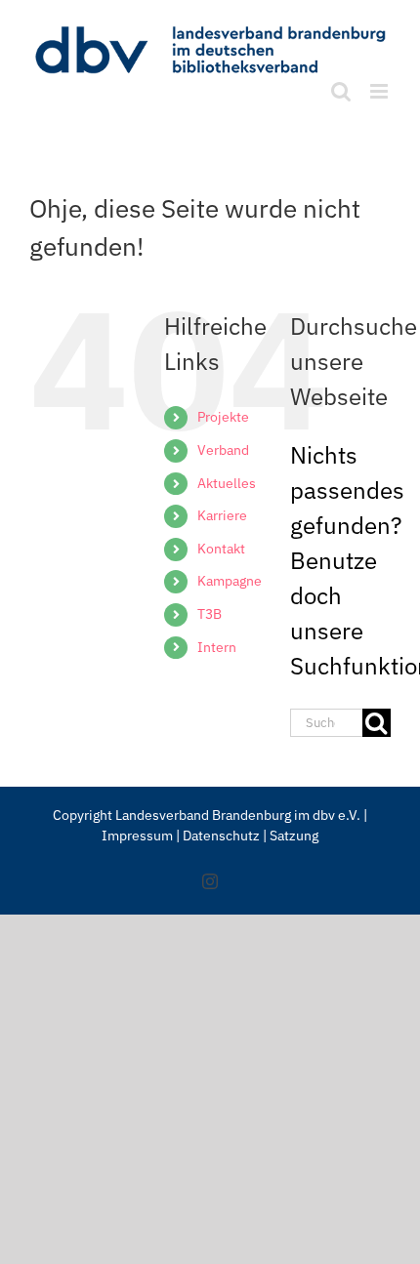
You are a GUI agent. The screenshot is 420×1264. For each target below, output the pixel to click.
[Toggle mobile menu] (380, 91)
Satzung (294, 835)
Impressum (137, 835)
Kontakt (221, 548)
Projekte (223, 417)
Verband (223, 450)
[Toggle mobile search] (341, 91)
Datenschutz (223, 835)
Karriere (222, 515)
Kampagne (229, 581)
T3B (209, 614)
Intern (216, 647)
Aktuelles (226, 483)
